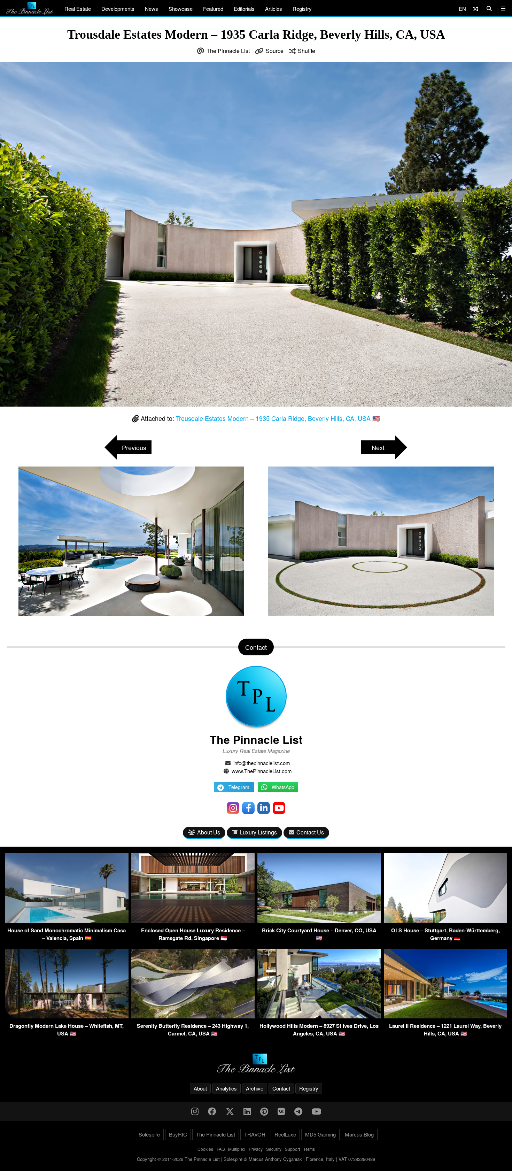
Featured (213, 8)
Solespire (149, 1134)
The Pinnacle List (228, 51)
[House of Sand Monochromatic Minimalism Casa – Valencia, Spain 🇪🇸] (67, 920)
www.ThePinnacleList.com (262, 771)
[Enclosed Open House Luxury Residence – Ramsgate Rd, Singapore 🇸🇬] (193, 920)
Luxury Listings (258, 832)
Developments (117, 8)
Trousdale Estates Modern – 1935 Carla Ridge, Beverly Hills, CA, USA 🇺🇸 (278, 418)
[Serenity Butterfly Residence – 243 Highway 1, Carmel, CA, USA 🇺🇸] (193, 1016)
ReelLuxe (285, 1134)
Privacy (256, 1149)
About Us (208, 832)
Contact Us (310, 832)
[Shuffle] (476, 8)
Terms (309, 1149)
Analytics (226, 1088)
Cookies (205, 1149)
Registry (302, 8)
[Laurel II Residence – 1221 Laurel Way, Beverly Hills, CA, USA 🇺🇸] (445, 1016)
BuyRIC (178, 1134)
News (151, 8)
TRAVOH (254, 1134)
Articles (273, 8)
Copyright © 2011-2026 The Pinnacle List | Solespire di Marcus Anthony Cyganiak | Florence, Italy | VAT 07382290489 (256, 1159)
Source (275, 51)
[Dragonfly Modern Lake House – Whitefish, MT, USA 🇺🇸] (67, 1016)
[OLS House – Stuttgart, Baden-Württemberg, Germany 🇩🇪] (445, 920)
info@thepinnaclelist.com (261, 762)
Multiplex (236, 1149)
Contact (281, 1088)
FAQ (221, 1149)
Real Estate (77, 8)
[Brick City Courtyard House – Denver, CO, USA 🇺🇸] (319, 920)
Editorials (244, 8)
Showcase (181, 8)
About (200, 1088)
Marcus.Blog (359, 1134)
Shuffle (306, 51)
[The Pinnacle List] (256, 1064)
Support (292, 1149)
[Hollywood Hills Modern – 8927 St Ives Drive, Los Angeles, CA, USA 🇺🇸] (319, 1016)
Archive (254, 1088)
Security (273, 1149)
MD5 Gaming (320, 1134)
